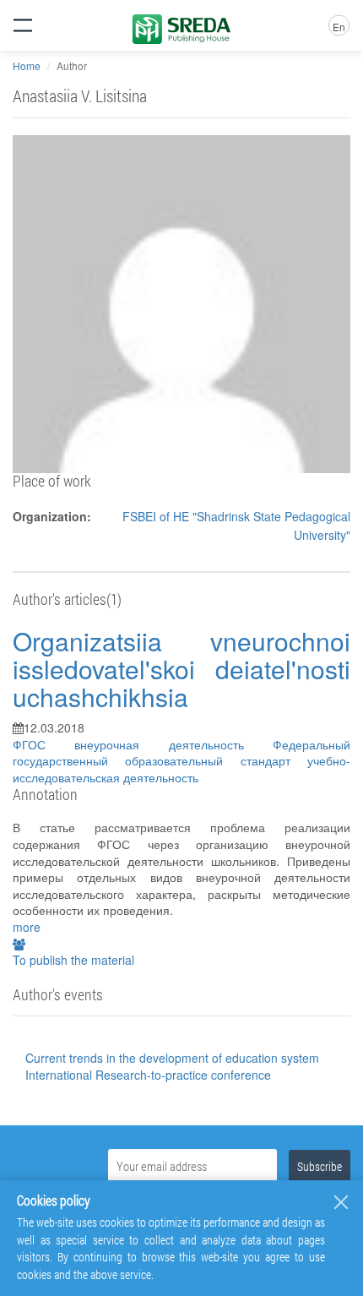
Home (27, 65)
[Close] (341, 1202)
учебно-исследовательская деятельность (181, 769)
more (27, 926)
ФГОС (43, 744)
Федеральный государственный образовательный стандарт (181, 753)
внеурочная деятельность (173, 744)
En (339, 26)
